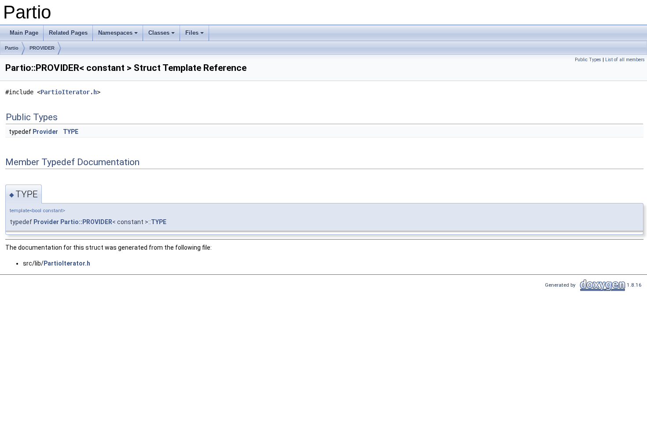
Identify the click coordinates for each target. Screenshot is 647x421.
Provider (45, 131)
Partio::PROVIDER (86, 221)
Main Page (24, 33)
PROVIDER (42, 48)
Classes (158, 33)
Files (192, 33)
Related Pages (68, 33)
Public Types (588, 60)
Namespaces (115, 33)
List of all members (625, 60)
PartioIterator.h (68, 92)
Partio (11, 48)
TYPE (70, 131)
